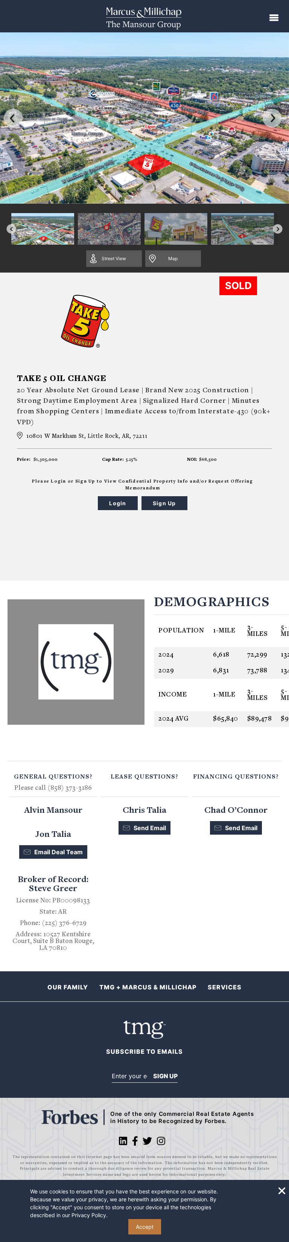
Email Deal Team (58, 852)
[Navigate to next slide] (278, 229)
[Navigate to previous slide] (11, 229)
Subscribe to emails (144, 1051)
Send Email (150, 828)
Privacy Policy (88, 1215)
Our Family (67, 987)
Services (225, 987)
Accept (145, 1227)
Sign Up (165, 1076)
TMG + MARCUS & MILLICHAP (147, 987)
